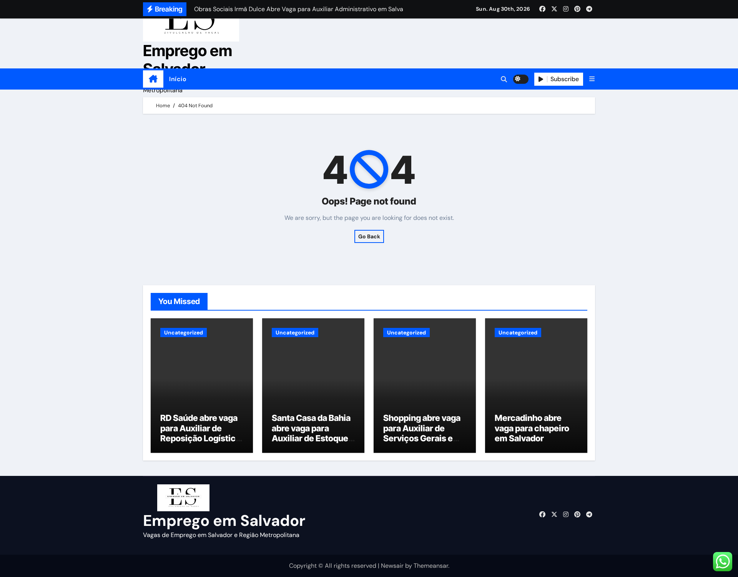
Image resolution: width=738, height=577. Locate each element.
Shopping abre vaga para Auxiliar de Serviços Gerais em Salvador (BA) (421, 433)
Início (177, 79)
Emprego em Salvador (187, 59)
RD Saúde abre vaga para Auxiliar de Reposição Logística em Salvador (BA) (200, 433)
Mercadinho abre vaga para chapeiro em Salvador (532, 428)
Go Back (369, 236)
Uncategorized (183, 332)
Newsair (392, 566)
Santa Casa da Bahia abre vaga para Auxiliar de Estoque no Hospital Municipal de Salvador (311, 443)
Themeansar (431, 566)
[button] (592, 79)
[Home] (153, 79)
